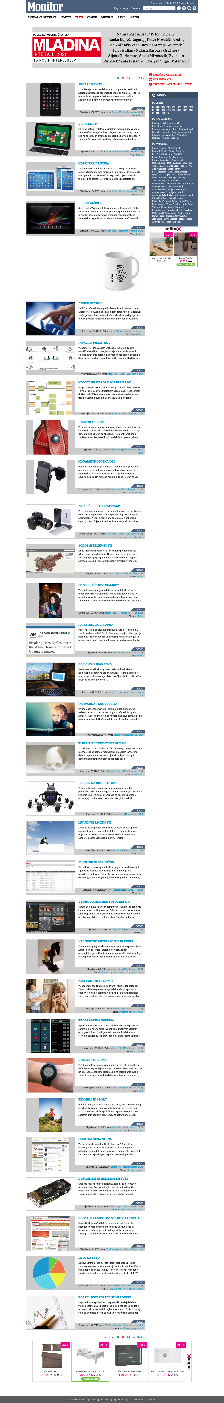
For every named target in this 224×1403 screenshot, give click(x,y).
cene (133, 1170)
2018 (160, 110)
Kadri (135, 17)
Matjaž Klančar (116, 331)
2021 (185, 107)
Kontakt (192, 3)
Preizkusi (156, 123)
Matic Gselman (174, 163)
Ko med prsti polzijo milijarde (104, 382)
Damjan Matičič (159, 192)
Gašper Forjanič (159, 157)
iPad (140, 1328)
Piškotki (168, 3)
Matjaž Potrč (158, 201)
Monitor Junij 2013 (133, 652)
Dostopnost (138, 1399)
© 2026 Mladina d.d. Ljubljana (82, 1399)
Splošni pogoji (120, 1399)
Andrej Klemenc (176, 177)
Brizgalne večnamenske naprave (167, 126)
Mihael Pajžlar (159, 198)
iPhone (139, 972)
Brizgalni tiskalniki (182, 129)
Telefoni (175, 138)
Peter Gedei (176, 160)
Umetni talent (91, 422)
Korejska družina (93, 163)
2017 (166, 110)
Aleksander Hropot (177, 171)
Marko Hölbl (117, 1048)
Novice (66, 17)
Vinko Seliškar (173, 204)
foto (141, 537)
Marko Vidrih (185, 218)
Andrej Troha (115, 449)
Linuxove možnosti (94, 822)
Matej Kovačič (173, 183)
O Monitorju (156, 3)
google (132, 972)
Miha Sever (188, 204)
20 (128, 78)
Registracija (121, 8)
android (134, 1130)
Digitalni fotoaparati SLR (163, 135)
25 (138, 78)
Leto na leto (89, 1258)
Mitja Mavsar (175, 192)
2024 (166, 107)
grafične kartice (123, 1209)
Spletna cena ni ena (95, 1139)
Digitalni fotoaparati (161, 129)
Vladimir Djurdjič (115, 771)
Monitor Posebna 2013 (131, 573)
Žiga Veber (157, 218)
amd (134, 1209)
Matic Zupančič (174, 221)
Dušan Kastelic (184, 174)
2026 (154, 107)
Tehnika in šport (92, 1099)
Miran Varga (119, 814)
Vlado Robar (172, 201)
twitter (139, 655)
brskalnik (104, 972)
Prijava (135, 8)
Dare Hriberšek (159, 171)
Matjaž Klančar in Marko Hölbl (127, 1127)
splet (140, 893)
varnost (113, 972)
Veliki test (182, 135)
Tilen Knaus (158, 180)
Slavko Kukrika (159, 186)
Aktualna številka (42, 17)
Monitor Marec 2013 (132, 1166)
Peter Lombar (175, 186)
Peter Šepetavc (185, 210)
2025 (160, 107)
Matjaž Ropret (186, 201)
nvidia (140, 1209)
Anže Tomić (112, 112)
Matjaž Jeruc (169, 174)
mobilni (139, 576)
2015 (178, 110)
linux (140, 853)
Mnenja (107, 17)
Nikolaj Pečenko (175, 198)
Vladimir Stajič (159, 207)
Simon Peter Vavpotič (118, 692)
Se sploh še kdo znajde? (98, 585)
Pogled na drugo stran (98, 783)
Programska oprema (96, 1020)
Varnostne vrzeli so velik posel (106, 941)
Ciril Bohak (173, 148)
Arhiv (122, 17)
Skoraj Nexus (90, 84)
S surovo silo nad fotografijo (104, 902)
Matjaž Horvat (173, 168)
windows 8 (123, 972)
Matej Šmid (157, 213)
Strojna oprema (92, 1060)
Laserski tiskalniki (161, 132)
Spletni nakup (162, 79)
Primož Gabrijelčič (160, 160)
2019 (154, 110)
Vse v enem (87, 124)
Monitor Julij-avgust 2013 (131, 373)
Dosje (139, 108)
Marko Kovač (158, 183)
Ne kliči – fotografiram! (99, 506)
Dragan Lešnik (159, 148)
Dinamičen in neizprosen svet (103, 1178)
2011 (160, 113)
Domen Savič (158, 204)
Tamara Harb (158, 165)
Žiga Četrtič (111, 533)
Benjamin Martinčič (177, 189)
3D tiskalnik (137, 774)
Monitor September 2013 (130, 112)
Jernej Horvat (158, 168)
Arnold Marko (159, 189)
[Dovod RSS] (193, 8)
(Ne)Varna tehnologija (97, 704)
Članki (92, 17)
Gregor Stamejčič (176, 207)
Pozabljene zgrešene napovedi (104, 1297)
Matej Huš (112, 373)
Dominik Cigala (159, 151)
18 (118, 78)
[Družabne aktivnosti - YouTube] (188, 8)
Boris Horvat (186, 165)
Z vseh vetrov (90, 303)
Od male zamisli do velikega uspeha (108, 1218)
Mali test (156, 138)
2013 (191, 110)
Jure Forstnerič (176, 157)
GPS (133, 1051)
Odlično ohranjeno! (95, 664)
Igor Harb (187, 163)
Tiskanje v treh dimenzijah (102, 743)
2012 (154, 113)
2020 (191, 107)
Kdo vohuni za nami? (95, 981)
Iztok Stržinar (158, 210)
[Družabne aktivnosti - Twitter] (183, 8)
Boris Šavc (114, 573)
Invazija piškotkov (94, 343)
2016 (172, 110)
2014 (185, 110)
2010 (166, 113)
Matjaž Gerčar (158, 163)
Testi (79, 17)
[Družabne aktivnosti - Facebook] (178, 8)
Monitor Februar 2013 (132, 1285)
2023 (172, 107)
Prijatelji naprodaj (95, 625)
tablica (139, 115)
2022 (178, 107)
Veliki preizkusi (170, 123)
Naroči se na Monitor (167, 74)
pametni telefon (135, 492)
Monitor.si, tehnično (96, 862)
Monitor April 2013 (133, 969)
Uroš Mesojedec (116, 889)
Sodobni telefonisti (95, 545)
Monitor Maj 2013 (134, 814)
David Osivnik (186, 195)
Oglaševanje (180, 3)
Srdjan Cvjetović (176, 151)
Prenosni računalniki (182, 132)
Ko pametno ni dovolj (96, 461)
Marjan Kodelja (173, 180)
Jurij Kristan (188, 183)
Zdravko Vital (158, 221)
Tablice (165, 138)
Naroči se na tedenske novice (172, 84)
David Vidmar (170, 218)
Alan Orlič (173, 195)
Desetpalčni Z (90, 203)
